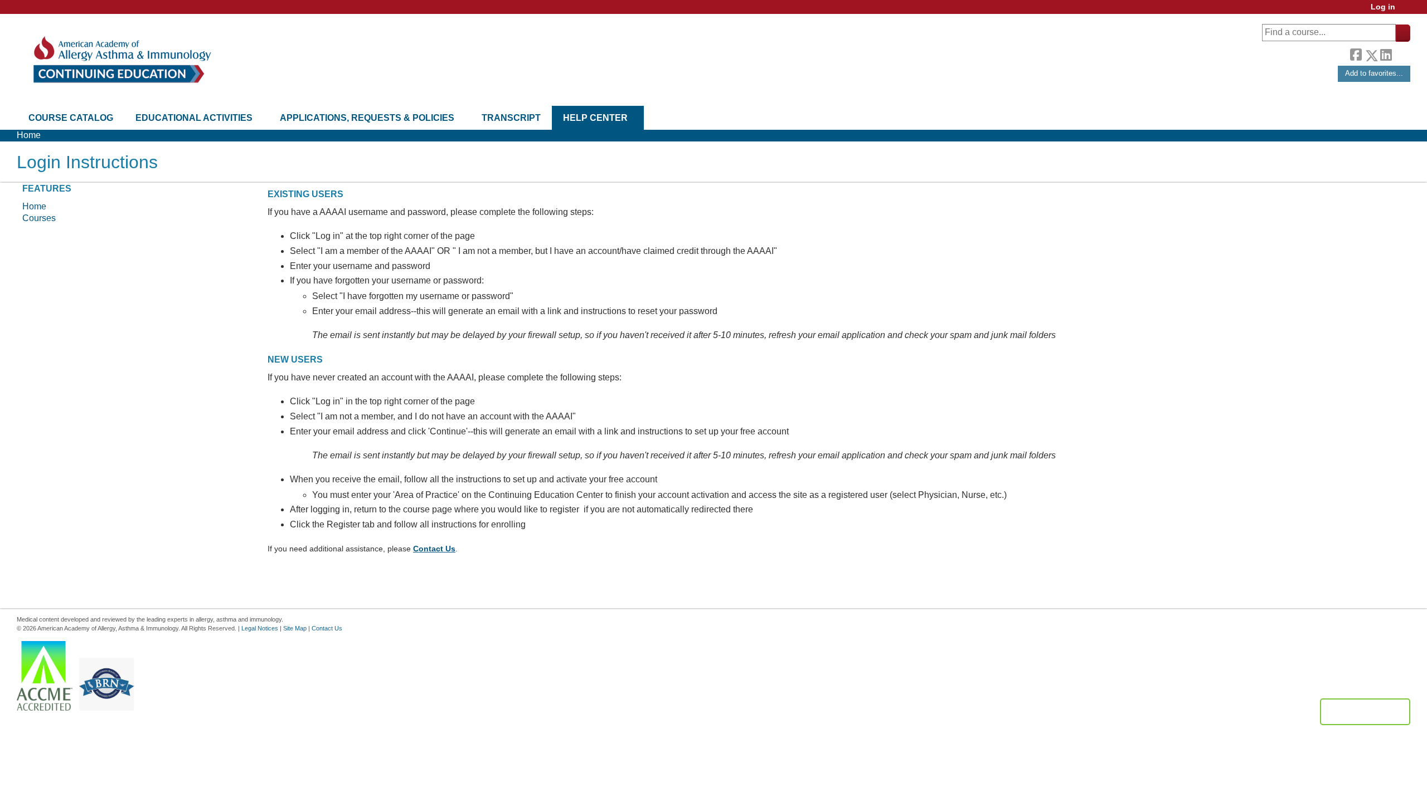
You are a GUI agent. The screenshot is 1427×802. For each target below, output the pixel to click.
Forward (1400, 52)
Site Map (295, 628)
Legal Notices (259, 628)
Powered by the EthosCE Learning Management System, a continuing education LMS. (1365, 711)
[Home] (121, 60)
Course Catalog (70, 118)
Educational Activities (194, 118)
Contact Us (434, 548)
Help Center (595, 118)
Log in (1383, 7)
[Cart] (1407, 11)
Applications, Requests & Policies (367, 118)
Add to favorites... (1374, 73)
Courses (39, 218)
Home (29, 135)
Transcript (511, 118)
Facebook (1355, 53)
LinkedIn (1385, 53)
